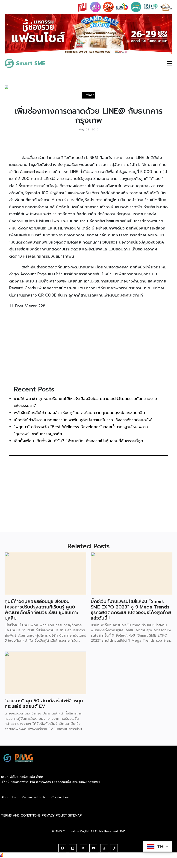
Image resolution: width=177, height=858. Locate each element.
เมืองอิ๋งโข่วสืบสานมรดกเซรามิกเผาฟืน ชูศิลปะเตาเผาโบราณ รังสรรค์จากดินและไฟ (83, 420)
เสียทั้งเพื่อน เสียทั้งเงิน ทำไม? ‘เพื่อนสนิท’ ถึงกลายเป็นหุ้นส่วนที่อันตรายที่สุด (78, 441)
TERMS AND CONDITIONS (21, 815)
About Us (8, 797)
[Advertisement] (88, 346)
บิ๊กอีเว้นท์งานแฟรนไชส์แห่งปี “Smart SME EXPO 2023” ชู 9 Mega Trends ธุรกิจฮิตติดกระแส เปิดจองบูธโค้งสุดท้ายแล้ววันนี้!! (131, 609)
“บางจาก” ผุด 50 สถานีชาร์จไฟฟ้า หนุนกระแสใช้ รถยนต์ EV (44, 703)
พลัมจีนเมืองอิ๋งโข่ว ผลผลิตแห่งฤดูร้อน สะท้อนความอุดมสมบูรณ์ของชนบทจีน (79, 413)
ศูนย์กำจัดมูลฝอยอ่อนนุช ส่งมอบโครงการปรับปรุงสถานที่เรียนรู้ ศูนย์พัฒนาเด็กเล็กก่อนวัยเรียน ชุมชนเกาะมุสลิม (41, 609)
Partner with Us (34, 797)
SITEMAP (75, 815)
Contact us (60, 797)
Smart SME (30, 63)
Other (88, 95)
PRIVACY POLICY (54, 815)
